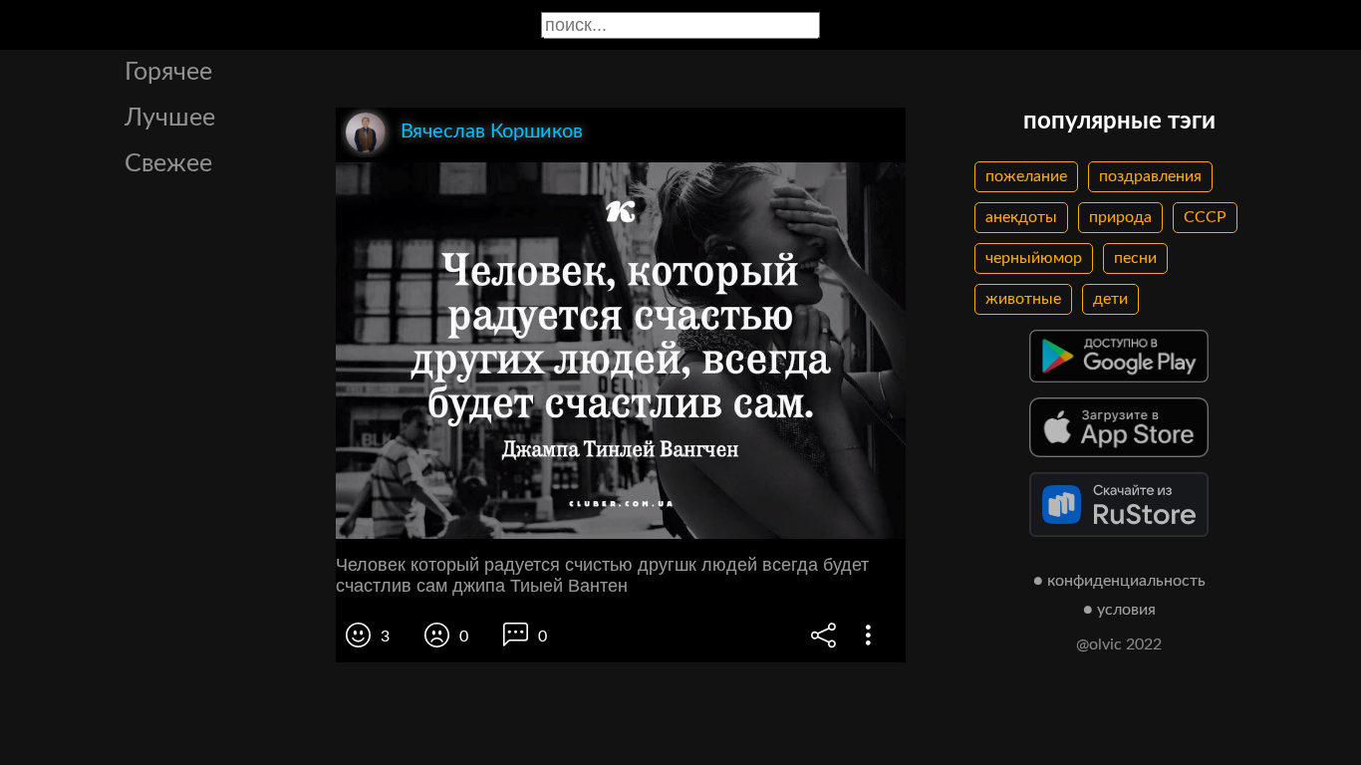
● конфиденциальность (1119, 581)
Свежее (168, 163)
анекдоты (1021, 217)
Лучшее (170, 118)
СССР (1205, 217)
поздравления (1150, 176)
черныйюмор (1033, 258)
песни (1135, 258)
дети (1110, 299)
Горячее (168, 72)
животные (1023, 299)
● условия (1119, 610)
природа (1120, 217)
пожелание (1026, 176)
